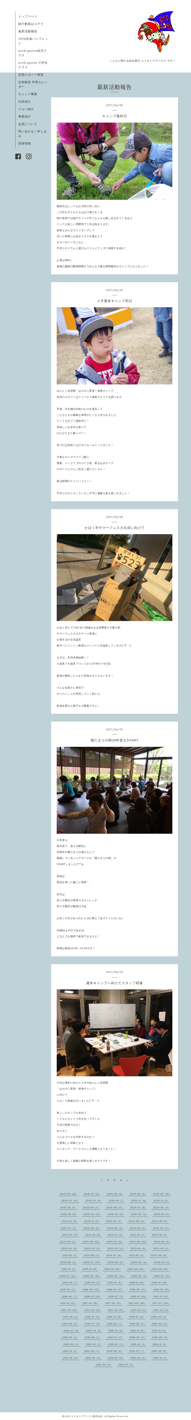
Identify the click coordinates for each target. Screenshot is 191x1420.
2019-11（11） (90, 1268)
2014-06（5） (159, 1351)
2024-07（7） (69, 1228)
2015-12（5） (138, 1330)
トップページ (27, 16)
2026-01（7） (117, 1200)
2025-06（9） (161, 1207)
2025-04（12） (92, 1214)
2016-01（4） (116, 1330)
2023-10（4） (160, 1234)
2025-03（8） (116, 1214)
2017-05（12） (93, 1310)
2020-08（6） (68, 1262)
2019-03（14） (162, 1275)
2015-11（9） (159, 1330)
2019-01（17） (93, 1282)
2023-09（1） (68, 1241)
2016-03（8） (72, 1330)
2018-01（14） (138, 1296)
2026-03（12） (70, 1200)
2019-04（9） (139, 1275)
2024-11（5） (92, 1221)
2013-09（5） (104, 1364)
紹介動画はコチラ (31, 24)
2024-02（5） (70, 1234)
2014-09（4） (92, 1351)
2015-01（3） (138, 1344)
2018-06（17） (138, 1289)
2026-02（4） (93, 1200)
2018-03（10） (93, 1296)
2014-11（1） (160, 1344)
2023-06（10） (138, 1241)
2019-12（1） (68, 1268)
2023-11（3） (138, 1234)
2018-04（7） (70, 1296)
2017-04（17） (116, 1310)
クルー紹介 (26, 109)
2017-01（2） (71, 1316)
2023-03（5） (92, 1248)
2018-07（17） (115, 1289)
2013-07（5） (126, 1364)
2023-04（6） (69, 1248)
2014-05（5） (71, 1357)
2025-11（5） (161, 1200)
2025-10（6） (68, 1207)
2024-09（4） (137, 1221)
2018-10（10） (159, 1282)
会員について (27, 124)
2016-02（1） (94, 1330)
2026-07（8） (92, 1193)
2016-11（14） (115, 1316)
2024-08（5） (160, 1221)
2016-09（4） (159, 1316)
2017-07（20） (161, 1303)
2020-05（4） (139, 1262)
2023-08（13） (91, 1241)
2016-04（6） (160, 1323)
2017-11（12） (68, 1303)
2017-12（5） (161, 1296)
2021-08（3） (92, 1255)
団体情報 (24, 143)
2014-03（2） (116, 1357)
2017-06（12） (69, 1310)
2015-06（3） (138, 1337)
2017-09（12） (113, 1303)
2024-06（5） (92, 1228)
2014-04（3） (93, 1357)
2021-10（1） (70, 1255)
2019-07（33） (68, 1275)
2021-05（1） (137, 1255)
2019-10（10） (112, 1268)
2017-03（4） (139, 1310)
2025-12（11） (139, 1200)
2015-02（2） (116, 1344)
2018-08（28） (92, 1289)
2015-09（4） (70, 1337)
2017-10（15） (90, 1303)
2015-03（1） (94, 1344)
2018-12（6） (115, 1282)
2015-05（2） (160, 1337)
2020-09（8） (159, 1255)
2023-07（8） (115, 1241)
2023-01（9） (139, 1248)
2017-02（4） (161, 1310)
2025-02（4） (139, 1214)
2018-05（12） (161, 1289)
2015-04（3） (71, 1344)
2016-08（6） (70, 1323)
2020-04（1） (162, 1262)
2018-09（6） (68, 1289)
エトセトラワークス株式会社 (87, 1416)
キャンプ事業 (27, 94)
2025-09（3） (91, 1207)
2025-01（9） (162, 1214)
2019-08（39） (160, 1268)
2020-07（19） (92, 1262)
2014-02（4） (138, 1357)
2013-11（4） (160, 1357)
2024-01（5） (93, 1234)
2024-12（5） (70, 1221)
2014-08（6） (115, 1351)
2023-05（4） (162, 1241)
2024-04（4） (138, 1228)
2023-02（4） (115, 1248)
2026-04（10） (162, 1193)
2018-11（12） (137, 1282)
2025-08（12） (115, 1207)
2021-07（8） (115, 1255)
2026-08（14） (69, 1193)
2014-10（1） (70, 1351)
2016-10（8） (137, 1316)
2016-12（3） (93, 1316)
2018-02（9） (116, 1296)
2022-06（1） (161, 1248)
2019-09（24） (136, 1268)
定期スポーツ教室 (31, 74)
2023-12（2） (116, 1234)
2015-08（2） (93, 1337)
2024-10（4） (114, 1221)
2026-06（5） (115, 1193)
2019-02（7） (70, 1282)
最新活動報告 (27, 31)
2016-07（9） (93, 1323)
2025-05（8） (68, 1214)
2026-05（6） (138, 1193)
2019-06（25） (92, 1275)
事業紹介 (24, 116)
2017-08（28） (137, 1303)
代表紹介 (24, 101)
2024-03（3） (161, 1228)
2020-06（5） (116, 1262)
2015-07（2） (115, 1337)
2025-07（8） (138, 1207)
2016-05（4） (137, 1323)
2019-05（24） (116, 1275)
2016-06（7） (115, 1323)
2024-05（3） (115, 1228)
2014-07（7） (137, 1351)
